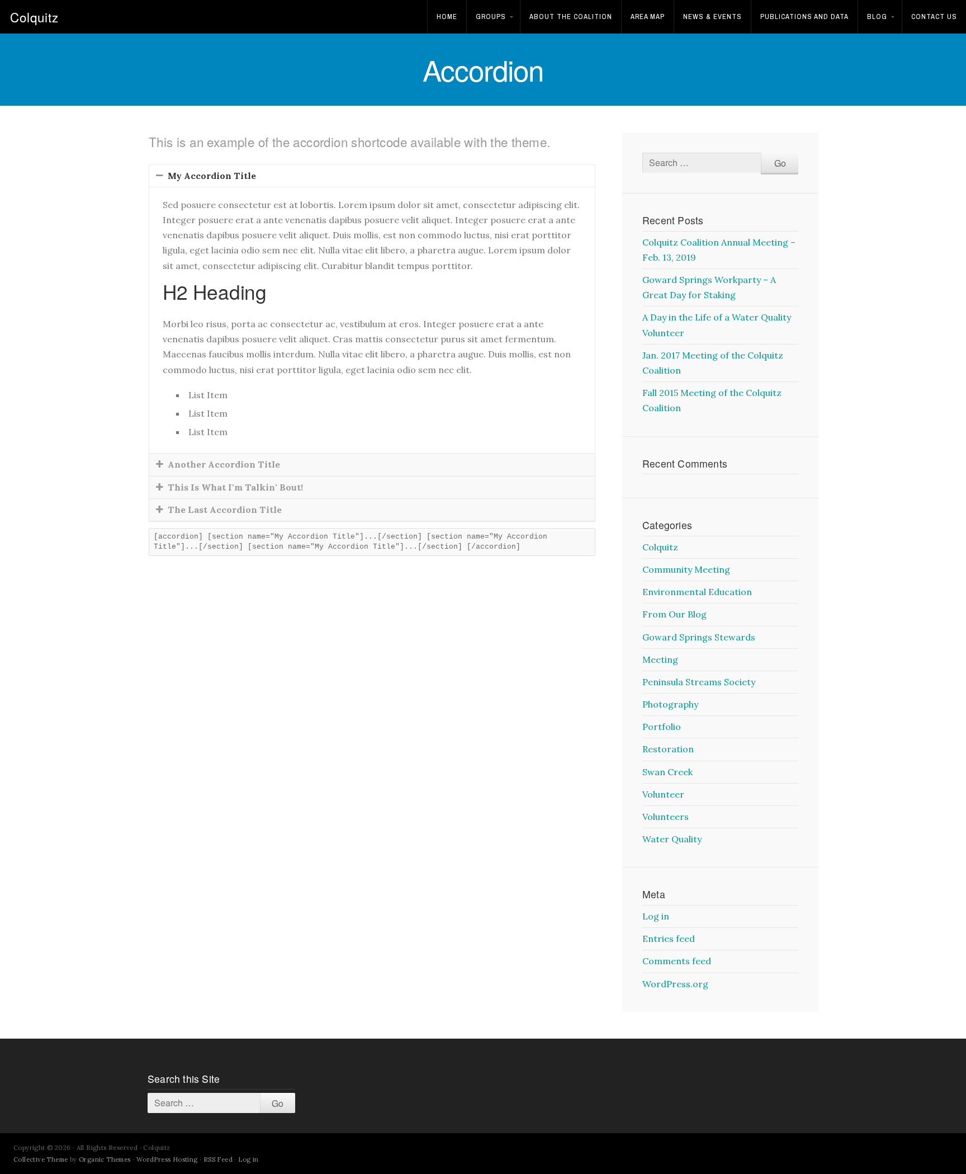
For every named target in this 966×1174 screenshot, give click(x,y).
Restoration (668, 749)
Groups (491, 16)
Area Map (648, 16)
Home (447, 16)
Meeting (660, 659)
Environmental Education (697, 591)
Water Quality (672, 839)
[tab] (372, 175)
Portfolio (661, 726)
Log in (655, 916)
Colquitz (34, 17)
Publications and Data (804, 16)
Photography (670, 704)
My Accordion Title (212, 175)
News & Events (712, 16)
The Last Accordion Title (225, 509)
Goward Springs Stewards (698, 637)
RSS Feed (218, 1159)
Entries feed (668, 938)
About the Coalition (570, 16)
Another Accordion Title (224, 464)
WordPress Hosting (167, 1159)
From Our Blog (674, 614)
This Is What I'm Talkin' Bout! (235, 487)
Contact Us (934, 16)
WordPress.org (675, 983)
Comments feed (676, 960)
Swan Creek (667, 771)
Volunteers (665, 816)
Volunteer (663, 794)
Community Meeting (686, 569)
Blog (877, 16)
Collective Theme (40, 1159)
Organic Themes (105, 1159)
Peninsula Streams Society (698, 681)
